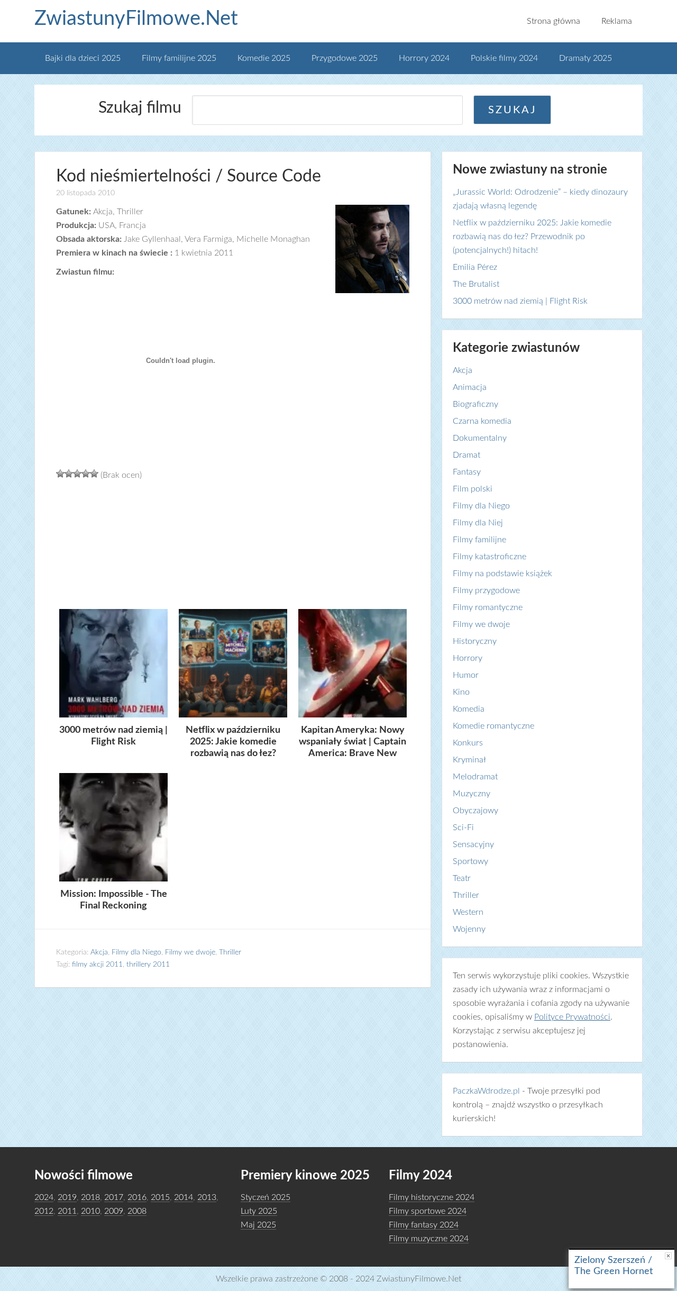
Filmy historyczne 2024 (431, 1197)
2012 (43, 1211)
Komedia (468, 709)
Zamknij (668, 1255)
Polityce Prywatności (572, 1017)
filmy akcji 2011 (97, 964)
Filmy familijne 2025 (179, 58)
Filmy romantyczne (488, 607)
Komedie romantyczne (493, 726)
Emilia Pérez (475, 267)
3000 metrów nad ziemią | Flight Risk (520, 301)
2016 (137, 1197)
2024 (43, 1197)
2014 (183, 1197)
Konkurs (468, 743)
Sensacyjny (473, 844)
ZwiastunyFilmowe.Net (136, 18)
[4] (85, 473)
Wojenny (469, 929)
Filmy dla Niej (478, 523)
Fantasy (467, 472)
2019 (67, 1197)
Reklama (616, 21)
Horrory (467, 658)
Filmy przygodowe (486, 590)
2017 (113, 1197)
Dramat (466, 455)
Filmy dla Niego (136, 952)
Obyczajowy (475, 810)
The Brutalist (476, 284)
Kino (461, 692)
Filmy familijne (479, 539)
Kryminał (469, 760)
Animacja (470, 387)
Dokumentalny (480, 438)
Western (468, 912)
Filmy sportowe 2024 (427, 1211)
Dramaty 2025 (585, 58)
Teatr (462, 878)
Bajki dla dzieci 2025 (83, 58)
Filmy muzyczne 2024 (429, 1238)
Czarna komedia (482, 421)
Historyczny (475, 641)
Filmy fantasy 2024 (424, 1225)
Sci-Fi (463, 827)
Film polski (472, 489)
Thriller (230, 952)
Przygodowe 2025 (345, 58)
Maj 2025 (258, 1225)
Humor (466, 675)
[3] (77, 473)
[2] (69, 473)
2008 (137, 1211)
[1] (60, 473)
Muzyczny (471, 793)
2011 (67, 1211)
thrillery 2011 (148, 964)
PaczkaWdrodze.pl (486, 1091)
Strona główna (553, 21)
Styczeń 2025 (265, 1197)
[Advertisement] (232, 543)
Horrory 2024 (424, 58)
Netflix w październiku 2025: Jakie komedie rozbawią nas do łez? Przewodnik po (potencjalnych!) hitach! (532, 236)
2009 (113, 1211)
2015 (160, 1197)
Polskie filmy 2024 (504, 58)
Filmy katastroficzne (489, 556)
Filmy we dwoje (190, 952)
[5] (94, 473)
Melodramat (475, 776)
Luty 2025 (259, 1211)
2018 (90, 1197)
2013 (206, 1197)
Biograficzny (475, 404)
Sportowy (470, 861)
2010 (90, 1211)
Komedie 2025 (263, 58)
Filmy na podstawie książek (502, 573)
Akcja (99, 952)
